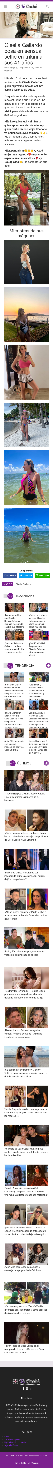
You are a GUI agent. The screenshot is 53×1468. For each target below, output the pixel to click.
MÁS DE (8, 584)
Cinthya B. (13, 67)
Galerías (8, 70)
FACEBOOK (11, 576)
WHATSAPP (44, 576)
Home (17, 1463)
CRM (6, 1436)
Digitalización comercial (15, 1442)
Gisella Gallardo (24, 584)
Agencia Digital (11, 1445)
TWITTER (27, 576)
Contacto (35, 1463)
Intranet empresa (12, 1439)
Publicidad (25, 1463)
